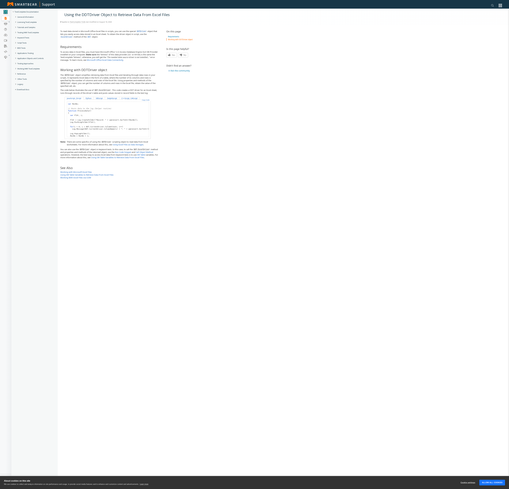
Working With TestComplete (28, 68)
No (184, 55)
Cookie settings (468, 483)
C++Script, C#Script (129, 98)
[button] (500, 5)
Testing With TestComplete (28, 32)
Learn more (144, 484)
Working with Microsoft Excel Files (76, 172)
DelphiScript (112, 98)
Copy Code (145, 100)
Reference (21, 74)
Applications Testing (25, 53)
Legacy (20, 84)
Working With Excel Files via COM (75, 177)
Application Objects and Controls (30, 58)
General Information (25, 17)
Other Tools (22, 79)
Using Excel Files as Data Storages (128, 144)
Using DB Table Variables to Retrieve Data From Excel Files (117, 157)
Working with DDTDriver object (180, 39)
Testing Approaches (25, 63)
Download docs (23, 89)
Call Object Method (144, 152)
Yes (173, 55)
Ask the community (180, 70)
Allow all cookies (492, 483)
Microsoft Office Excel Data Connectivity (105, 60)
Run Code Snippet (123, 152)
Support (48, 4)
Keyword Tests (23, 37)
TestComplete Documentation (27, 12)
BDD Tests (21, 48)
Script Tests (22, 43)
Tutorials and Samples (26, 27)
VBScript (99, 98)
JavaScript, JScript (74, 98)
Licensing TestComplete (27, 22)
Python (88, 98)
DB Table (141, 154)
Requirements (173, 36)
